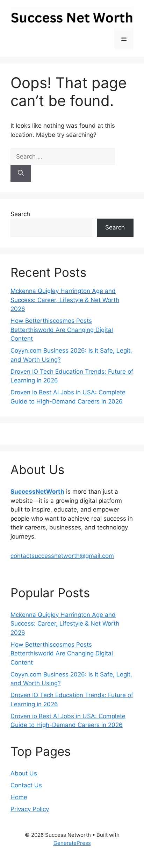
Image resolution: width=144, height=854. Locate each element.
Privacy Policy (29, 809)
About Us (23, 773)
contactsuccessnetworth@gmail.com (62, 555)
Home (18, 797)
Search (20, 214)
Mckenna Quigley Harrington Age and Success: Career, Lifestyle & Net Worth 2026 (64, 299)
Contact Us (26, 785)
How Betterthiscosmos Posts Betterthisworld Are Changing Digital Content (61, 329)
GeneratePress (72, 843)
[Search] (20, 173)
